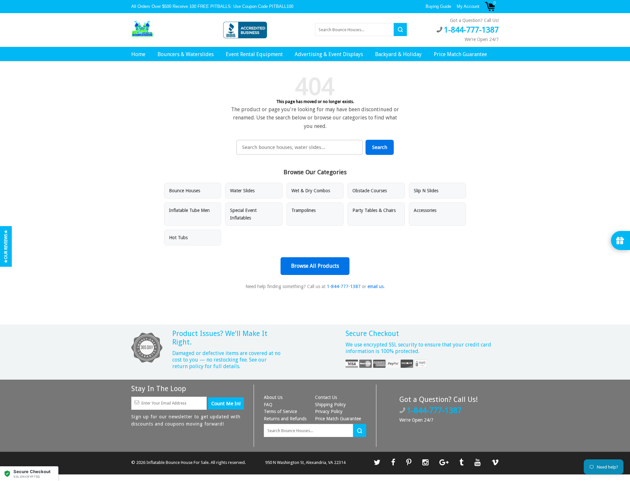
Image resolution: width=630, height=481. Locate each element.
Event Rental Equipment (254, 54)
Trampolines (303, 210)
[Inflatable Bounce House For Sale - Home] (142, 29)
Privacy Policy (329, 411)
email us (376, 286)
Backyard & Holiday (398, 54)
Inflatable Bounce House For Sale (177, 462)
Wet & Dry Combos (310, 190)
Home (138, 54)
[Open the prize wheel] (620, 240)
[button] (29, 473)
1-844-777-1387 (344, 286)
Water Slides (242, 190)
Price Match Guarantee (460, 54)
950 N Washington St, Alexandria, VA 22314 (305, 462)
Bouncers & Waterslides (186, 54)
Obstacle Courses (369, 190)
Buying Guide (438, 6)
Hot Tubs (178, 237)
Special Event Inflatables (243, 214)
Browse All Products (315, 266)
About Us (273, 397)
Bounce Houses (184, 190)
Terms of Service (280, 411)
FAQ (268, 404)
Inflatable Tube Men (189, 210)
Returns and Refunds (285, 418)
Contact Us (326, 397)
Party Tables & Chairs (374, 210)
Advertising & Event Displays (329, 54)
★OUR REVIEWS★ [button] (5, 246)
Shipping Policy (330, 404)
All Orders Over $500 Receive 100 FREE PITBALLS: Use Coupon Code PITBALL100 (213, 6)
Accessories (425, 210)
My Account (468, 6)
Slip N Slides (426, 190)
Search (379, 147)
